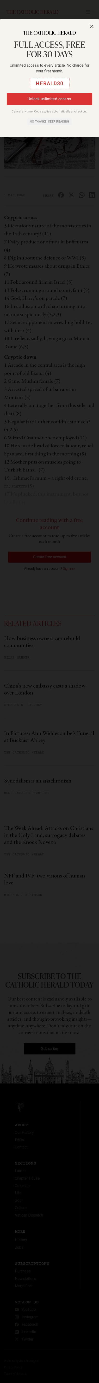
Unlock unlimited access (49, 99)
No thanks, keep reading (49, 121)
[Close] (92, 26)
